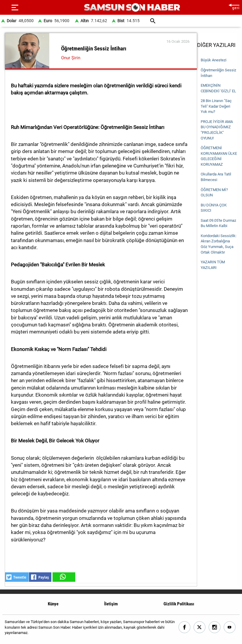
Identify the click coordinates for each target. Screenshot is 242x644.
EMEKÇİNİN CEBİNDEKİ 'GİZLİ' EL (218, 88)
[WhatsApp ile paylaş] (63, 577)
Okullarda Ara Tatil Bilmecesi (216, 177)
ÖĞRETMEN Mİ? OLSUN (214, 193)
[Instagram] (215, 627)
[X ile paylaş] (17, 577)
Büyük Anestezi (213, 60)
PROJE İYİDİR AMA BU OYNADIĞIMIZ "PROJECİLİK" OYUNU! (217, 129)
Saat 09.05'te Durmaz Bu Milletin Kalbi (218, 223)
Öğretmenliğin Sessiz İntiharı (218, 73)
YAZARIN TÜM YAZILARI (213, 265)
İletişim (111, 604)
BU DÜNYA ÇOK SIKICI (214, 208)
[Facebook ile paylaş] (40, 577)
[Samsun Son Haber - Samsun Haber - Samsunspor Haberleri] (132, 7)
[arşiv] (153, 21)
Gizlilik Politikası (178, 604)
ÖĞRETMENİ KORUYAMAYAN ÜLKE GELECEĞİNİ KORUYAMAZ (219, 156)
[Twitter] (200, 627)
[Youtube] (230, 627)
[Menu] (14, 7)
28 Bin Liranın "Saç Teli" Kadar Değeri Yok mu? (216, 106)
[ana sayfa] (234, 6)
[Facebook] (185, 627)
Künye (53, 604)
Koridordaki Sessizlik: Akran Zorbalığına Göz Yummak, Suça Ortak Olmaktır (218, 244)
